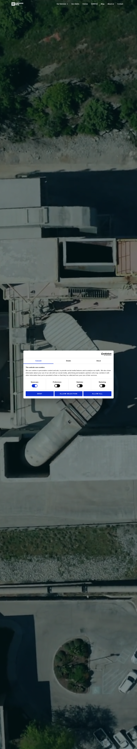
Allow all (97, 394)
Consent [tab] (38, 361)
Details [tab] (68, 361)
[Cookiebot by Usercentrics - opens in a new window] (102, 354)
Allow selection (68, 394)
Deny (39, 394)
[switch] (57, 385)
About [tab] (98, 361)
